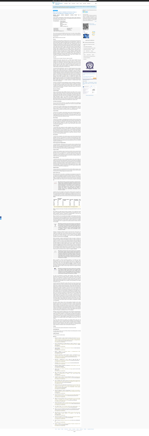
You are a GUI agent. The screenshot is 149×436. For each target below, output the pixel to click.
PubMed (64, 346)
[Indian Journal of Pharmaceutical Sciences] (57, 3)
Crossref (56, 346)
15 (76, 127)
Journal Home (55, 0)
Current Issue (73, 3)
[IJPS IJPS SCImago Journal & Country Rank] (92, 24)
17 (66, 293)
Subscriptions (64, 0)
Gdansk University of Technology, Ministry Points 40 (90, 53)
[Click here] (74, 431)
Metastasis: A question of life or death (66, 420)
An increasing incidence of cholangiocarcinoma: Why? (71, 351)
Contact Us (68, 0)
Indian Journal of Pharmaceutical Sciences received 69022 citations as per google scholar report (90, 83)
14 (56, 83)
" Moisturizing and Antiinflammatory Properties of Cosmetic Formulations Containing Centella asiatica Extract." (89, 74)
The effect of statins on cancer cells (75, 365)
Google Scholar (60, 346)
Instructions (84, 3)
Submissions (88, 3)
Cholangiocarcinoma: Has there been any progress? (62, 360)
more (95, 21)
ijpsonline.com (74, 430)
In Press (81, 3)
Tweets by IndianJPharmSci (89, 95)
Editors (70, 3)
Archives (77, 3)
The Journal (66, 3)
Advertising (59, 0)
